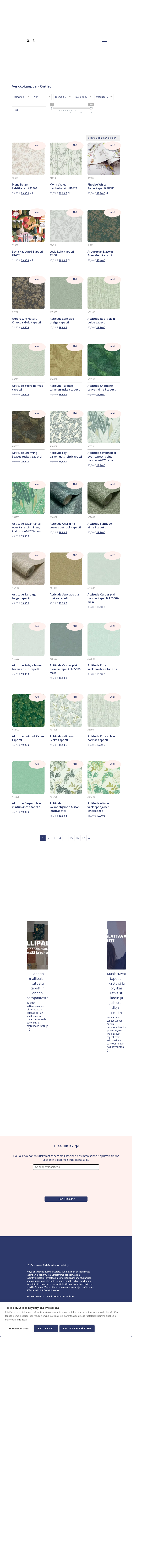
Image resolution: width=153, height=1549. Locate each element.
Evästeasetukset (19, 1328)
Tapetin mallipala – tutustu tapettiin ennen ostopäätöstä (37, 985)
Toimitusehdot (54, 1296)
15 (71, 838)
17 (83, 838)
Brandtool (68, 1296)
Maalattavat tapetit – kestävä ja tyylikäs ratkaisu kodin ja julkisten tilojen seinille (116, 993)
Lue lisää (22, 1319)
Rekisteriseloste (35, 1296)
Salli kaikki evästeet (77, 1328)
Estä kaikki (45, 1328)
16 (77, 838)
